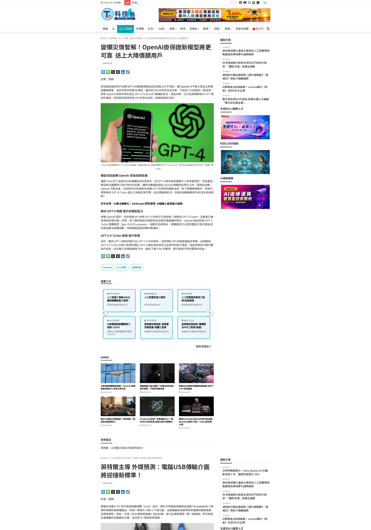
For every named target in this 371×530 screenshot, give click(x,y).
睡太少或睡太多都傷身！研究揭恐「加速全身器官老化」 (118, 420)
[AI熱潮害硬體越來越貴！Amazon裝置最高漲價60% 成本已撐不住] (118, 373)
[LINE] (253, 2)
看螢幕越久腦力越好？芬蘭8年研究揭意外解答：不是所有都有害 (156, 387)
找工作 (259, 28)
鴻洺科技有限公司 (152, 304)
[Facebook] (240, 2)
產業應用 (113, 38)
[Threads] (258, 2)
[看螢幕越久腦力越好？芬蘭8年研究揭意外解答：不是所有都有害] (157, 373)
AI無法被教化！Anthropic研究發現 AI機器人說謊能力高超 (148, 203)
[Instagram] (249, 2)
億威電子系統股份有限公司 (156, 331)
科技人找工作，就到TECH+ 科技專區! (154, 2)
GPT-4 (131, 86)
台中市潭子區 (151, 320)
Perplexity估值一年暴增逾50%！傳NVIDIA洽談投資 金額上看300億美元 (156, 420)
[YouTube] (245, 2)
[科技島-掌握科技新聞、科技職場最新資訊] (118, 14)
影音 (183, 28)
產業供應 (137, 267)
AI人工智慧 (125, 28)
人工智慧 (122, 267)
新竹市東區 (187, 294)
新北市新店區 (113, 294)
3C (113, 28)
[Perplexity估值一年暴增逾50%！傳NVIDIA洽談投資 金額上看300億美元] (157, 406)
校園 (216, 28)
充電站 (193, 28)
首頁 (105, 38)
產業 (172, 28)
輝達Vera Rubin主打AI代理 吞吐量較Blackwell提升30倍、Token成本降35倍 (195, 421)
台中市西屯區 (113, 320)
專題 (227, 28)
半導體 (140, 28)
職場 (205, 28)
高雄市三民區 (188, 320)
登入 (265, 2)
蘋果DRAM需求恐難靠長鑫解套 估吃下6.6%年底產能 (196, 387)
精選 (105, 28)
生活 (150, 28)
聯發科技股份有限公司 (192, 304)
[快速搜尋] (268, 28)
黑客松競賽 (242, 28)
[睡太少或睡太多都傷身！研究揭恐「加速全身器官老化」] (118, 406)
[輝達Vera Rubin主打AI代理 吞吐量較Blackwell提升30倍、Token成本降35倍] (196, 406)
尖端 (161, 28)
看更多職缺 (203, 346)
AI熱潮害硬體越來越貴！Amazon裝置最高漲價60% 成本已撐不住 (118, 387)
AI (136, 90)
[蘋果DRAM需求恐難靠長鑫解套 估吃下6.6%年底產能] (196, 373)
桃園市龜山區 (151, 294)
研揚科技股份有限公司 (117, 304)
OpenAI (184, 86)
